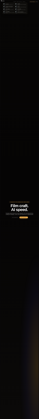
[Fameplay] (2, 2)
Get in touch (32, 1)
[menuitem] (9, 4)
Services (15, 1)
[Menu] (37, 2)
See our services (15, 217)
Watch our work (23, 217)
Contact (24, 1)
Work (18, 1)
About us (20, 1)
